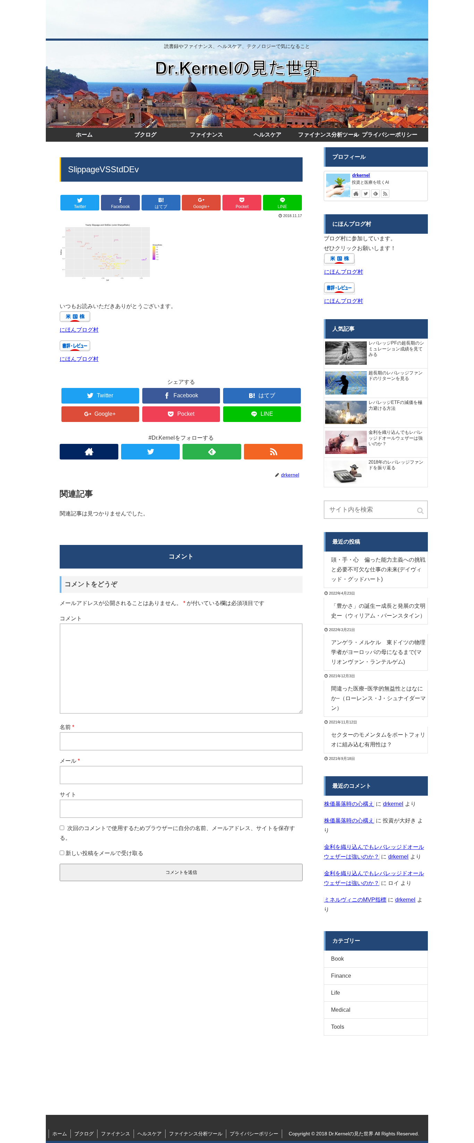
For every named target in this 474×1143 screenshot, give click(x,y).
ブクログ (84, 1133)
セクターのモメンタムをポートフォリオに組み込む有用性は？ (378, 739)
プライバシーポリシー (254, 1133)
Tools (337, 1027)
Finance (341, 976)
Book (337, 959)
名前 (67, 727)
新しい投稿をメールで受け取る (104, 853)
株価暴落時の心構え (349, 804)
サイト (68, 794)
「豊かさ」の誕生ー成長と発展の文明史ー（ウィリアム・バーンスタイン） (378, 611)
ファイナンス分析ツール (195, 1133)
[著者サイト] (89, 451)
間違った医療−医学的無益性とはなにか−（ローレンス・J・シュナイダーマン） (378, 698)
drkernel (361, 175)
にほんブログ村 (79, 330)
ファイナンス (115, 1133)
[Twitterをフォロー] (150, 451)
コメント (71, 618)
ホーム (59, 1133)
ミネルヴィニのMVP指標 (355, 900)
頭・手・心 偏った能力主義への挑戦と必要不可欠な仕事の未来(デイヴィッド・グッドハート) (378, 569)
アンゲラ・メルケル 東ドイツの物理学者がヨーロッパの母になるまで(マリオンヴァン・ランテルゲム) (378, 652)
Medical (340, 1010)
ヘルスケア (149, 1133)
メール (70, 761)
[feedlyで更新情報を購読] (212, 451)
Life (335, 993)
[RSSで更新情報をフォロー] (273, 451)
